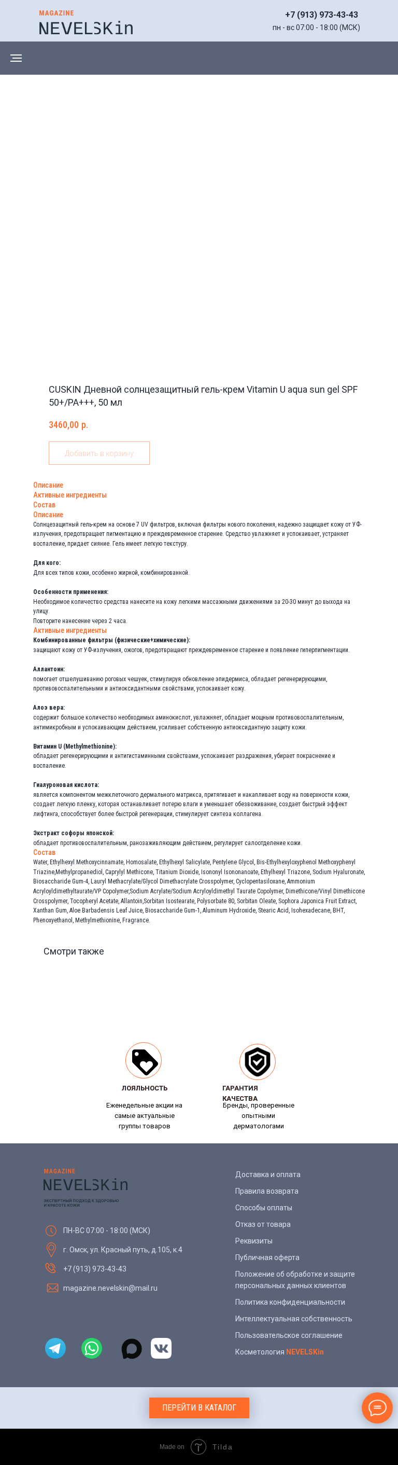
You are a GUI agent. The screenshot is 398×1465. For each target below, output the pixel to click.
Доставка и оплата (268, 1174)
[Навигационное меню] (16, 58)
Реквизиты (254, 1241)
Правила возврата (266, 1191)
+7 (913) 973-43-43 (321, 15)
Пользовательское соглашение (289, 1335)
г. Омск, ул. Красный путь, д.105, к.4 (122, 1250)
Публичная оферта (267, 1257)
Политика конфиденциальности (290, 1302)
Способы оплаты (263, 1208)
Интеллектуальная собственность (293, 1319)
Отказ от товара (263, 1224)
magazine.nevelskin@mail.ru (110, 1288)
